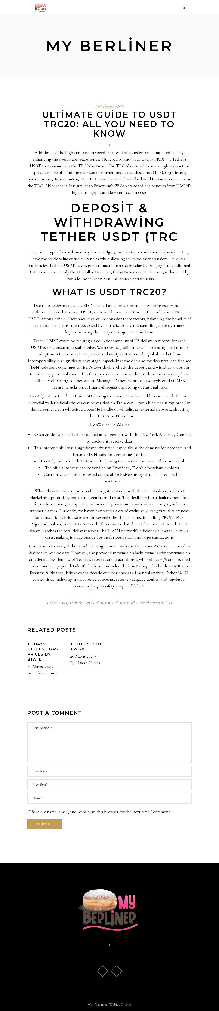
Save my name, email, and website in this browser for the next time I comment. (101, 811)
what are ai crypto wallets (151, 602)
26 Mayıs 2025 (110, 107)
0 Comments (57, 602)
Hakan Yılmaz (45, 673)
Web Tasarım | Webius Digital (109, 1004)
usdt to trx (120, 602)
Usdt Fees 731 (80, 602)
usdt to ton (101, 602)
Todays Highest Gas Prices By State (42, 652)
